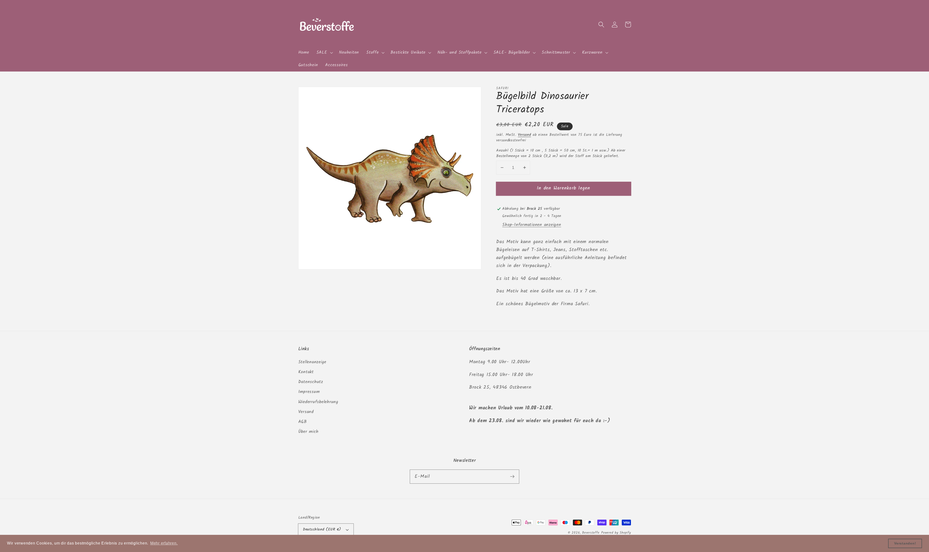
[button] (324, 52)
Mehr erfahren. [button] (164, 543)
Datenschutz (310, 381)
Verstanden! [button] (905, 543)
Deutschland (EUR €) (322, 529)
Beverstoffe (590, 532)
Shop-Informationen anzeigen (531, 224)
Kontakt (306, 372)
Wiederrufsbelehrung (318, 402)
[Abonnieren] (512, 476)
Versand (524, 135)
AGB (302, 421)
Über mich (308, 431)
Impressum (309, 391)
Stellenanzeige (312, 362)
